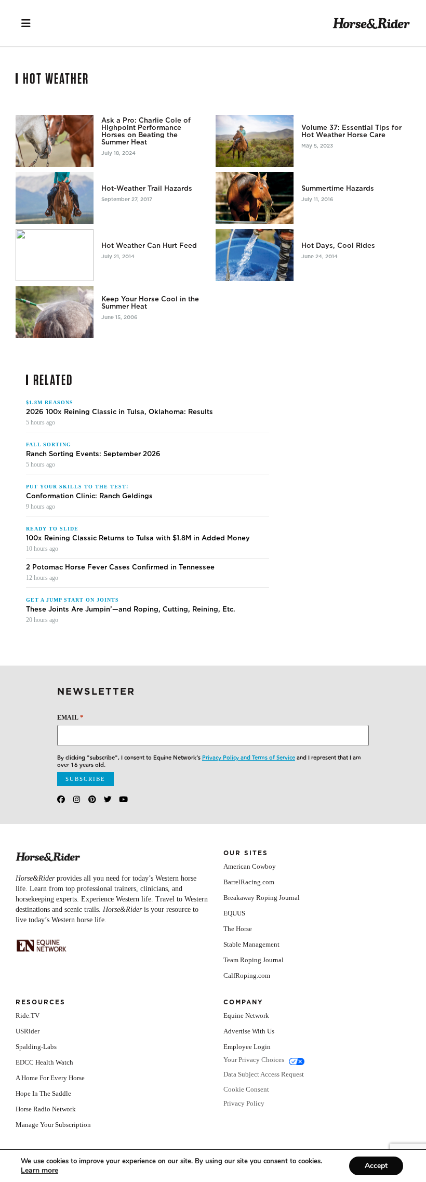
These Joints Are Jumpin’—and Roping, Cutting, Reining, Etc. (130, 609)
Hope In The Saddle (43, 1093)
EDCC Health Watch (44, 1062)
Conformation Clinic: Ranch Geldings (89, 496)
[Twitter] (108, 799)
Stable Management (251, 944)
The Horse (237, 929)
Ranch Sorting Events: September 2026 (93, 454)
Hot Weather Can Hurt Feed (149, 245)
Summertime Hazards (337, 188)
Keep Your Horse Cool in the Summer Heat (150, 303)
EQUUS (234, 913)
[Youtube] (123, 799)
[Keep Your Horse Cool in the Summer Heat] (55, 312)
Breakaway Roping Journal (261, 897)
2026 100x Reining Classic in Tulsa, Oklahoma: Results (119, 412)
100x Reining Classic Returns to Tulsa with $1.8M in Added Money (138, 538)
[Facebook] (61, 799)
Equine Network (246, 1015)
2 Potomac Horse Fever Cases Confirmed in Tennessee (120, 567)
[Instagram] (77, 799)
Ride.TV (27, 1015)
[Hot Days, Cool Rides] (255, 255)
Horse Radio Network (46, 1109)
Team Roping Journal (253, 960)
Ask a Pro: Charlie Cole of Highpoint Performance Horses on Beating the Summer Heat (146, 131)
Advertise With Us (248, 1031)
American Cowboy (249, 866)
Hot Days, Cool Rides (338, 245)
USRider (27, 1031)
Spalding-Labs (36, 1047)
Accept (376, 1166)
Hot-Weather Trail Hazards (146, 188)
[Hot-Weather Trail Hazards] (55, 198)
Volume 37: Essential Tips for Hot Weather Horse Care (351, 131)
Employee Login (247, 1047)
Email (70, 717)
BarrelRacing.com (248, 882)
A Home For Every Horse (50, 1078)
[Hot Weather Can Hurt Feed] (55, 255)
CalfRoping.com (246, 975)
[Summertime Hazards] (255, 198)
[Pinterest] (92, 799)
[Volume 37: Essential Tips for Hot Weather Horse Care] (255, 141)
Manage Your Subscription (53, 1124)
